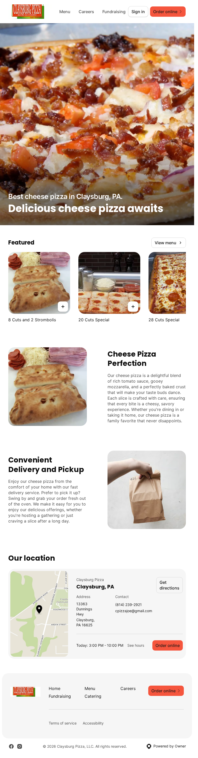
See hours (135, 645)
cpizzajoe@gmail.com (133, 611)
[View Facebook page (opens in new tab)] (11, 746)
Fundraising (114, 11)
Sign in (138, 11)
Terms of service (63, 723)
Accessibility (93, 723)
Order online (167, 645)
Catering (93, 696)
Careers (86, 11)
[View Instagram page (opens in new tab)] (19, 746)
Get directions (169, 585)
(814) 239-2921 (128, 604)
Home (54, 688)
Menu (64, 11)
